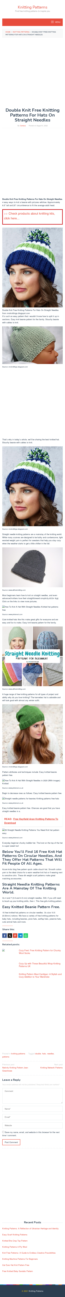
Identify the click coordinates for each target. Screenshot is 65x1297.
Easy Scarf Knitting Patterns (14, 1234)
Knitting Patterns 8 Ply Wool (14, 1246)
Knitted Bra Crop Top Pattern (15, 1240)
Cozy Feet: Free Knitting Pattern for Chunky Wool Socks (40, 952)
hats (44, 1053)
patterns (5, 1056)
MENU (57, 22)
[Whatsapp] (25, 935)
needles (50, 1053)
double (38, 1053)
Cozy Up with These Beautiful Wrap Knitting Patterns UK (39, 965)
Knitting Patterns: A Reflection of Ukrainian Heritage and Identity (30, 1228)
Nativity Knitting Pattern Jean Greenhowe (15, 1067)
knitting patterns (18, 1053)
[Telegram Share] (20, 935)
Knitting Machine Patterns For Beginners (20, 1258)
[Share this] (4, 935)
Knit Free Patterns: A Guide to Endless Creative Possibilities (29, 1252)
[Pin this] (15, 935)
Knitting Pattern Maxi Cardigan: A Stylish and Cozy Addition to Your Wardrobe (40, 975)
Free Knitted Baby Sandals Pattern (17, 1271)
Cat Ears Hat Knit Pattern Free (15, 1265)
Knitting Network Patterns (51, 1066)
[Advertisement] (32, 73)
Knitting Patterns (32, 7)
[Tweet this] (10, 935)
